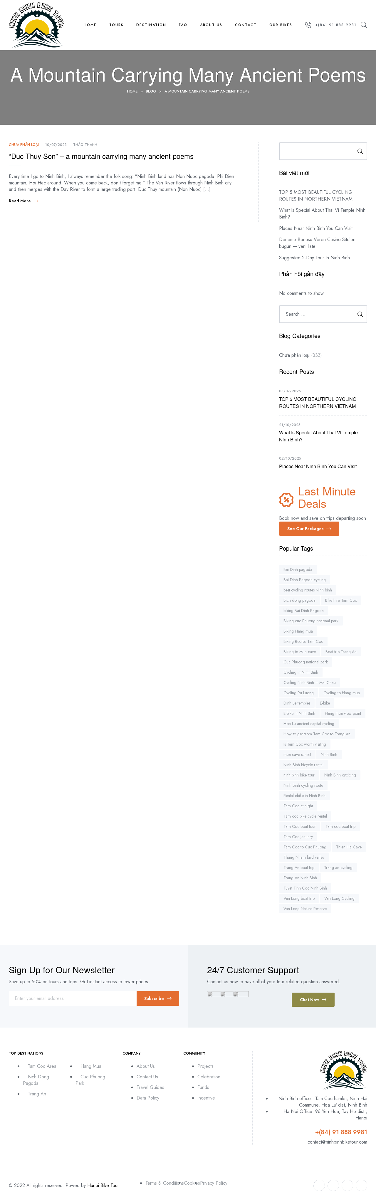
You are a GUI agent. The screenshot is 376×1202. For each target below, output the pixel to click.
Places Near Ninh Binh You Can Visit (315, 228)
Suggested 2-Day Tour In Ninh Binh (314, 257)
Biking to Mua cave (299, 652)
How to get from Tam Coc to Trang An (316, 734)
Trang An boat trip (298, 867)
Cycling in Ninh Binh (300, 672)
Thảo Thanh (85, 144)
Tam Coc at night (298, 806)
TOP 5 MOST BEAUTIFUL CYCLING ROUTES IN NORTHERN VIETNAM (315, 195)
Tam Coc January (298, 837)
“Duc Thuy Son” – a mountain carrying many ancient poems (101, 156)
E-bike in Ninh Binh (299, 713)
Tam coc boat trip (340, 826)
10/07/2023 (56, 144)
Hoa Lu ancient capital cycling (308, 724)
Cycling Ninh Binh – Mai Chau (309, 682)
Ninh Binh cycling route (303, 785)
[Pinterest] (361, 1185)
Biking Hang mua (298, 631)
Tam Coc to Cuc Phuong (304, 847)
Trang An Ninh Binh (300, 878)
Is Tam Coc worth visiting (304, 744)
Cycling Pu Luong (298, 693)
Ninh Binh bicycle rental (303, 765)
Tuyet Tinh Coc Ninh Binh (305, 888)
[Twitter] (333, 1185)
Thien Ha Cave (349, 847)
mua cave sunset (297, 754)
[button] (309, 529)
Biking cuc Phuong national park (310, 621)
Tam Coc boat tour (299, 826)
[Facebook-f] (319, 1185)
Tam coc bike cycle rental (305, 816)
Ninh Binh (329, 754)
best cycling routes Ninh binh (307, 590)
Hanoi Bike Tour (103, 1185)
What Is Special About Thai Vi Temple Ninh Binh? (322, 213)
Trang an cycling (338, 867)
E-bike (325, 703)
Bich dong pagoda (299, 600)
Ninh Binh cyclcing (340, 775)
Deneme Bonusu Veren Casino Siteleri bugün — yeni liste (317, 243)
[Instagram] (347, 1185)
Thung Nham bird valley (303, 857)
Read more (20, 201)
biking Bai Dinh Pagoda (303, 610)
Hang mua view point (343, 713)
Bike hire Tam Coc (341, 600)
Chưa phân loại (24, 144)
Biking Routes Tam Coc (303, 641)
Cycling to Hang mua (341, 693)
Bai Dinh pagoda (297, 569)
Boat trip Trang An (341, 652)
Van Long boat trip (299, 898)
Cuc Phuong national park (305, 662)
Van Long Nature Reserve (305, 909)
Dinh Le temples (296, 703)
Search (358, 151)
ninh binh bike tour (299, 775)
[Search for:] (323, 314)
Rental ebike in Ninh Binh (304, 795)
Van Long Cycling (339, 898)
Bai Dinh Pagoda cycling (304, 580)
